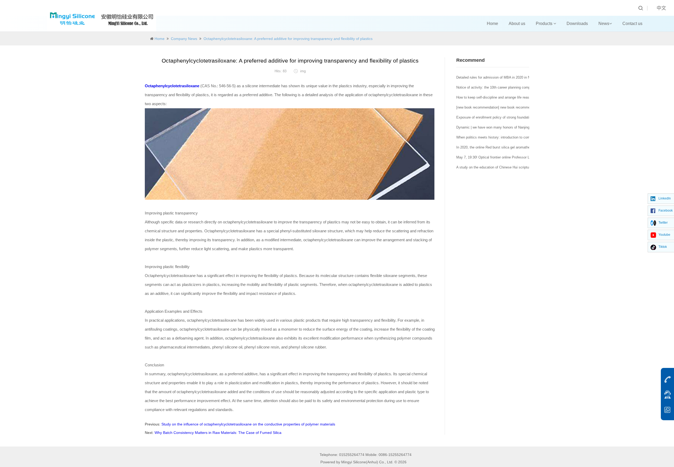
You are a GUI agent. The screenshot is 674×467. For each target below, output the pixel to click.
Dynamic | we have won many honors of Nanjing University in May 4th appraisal (517, 127)
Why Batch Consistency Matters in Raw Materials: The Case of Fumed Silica (218, 432)
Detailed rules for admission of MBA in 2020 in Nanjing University (506, 77)
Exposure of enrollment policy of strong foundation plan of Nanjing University (514, 117)
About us (517, 23)
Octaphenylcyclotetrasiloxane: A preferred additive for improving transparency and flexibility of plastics (288, 39)
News (603, 23)
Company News (184, 39)
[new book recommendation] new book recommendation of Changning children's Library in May (528, 107)
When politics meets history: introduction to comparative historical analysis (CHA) (518, 137)
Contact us (632, 23)
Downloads (577, 23)
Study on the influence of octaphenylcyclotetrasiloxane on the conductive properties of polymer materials (248, 424)
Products (544, 23)
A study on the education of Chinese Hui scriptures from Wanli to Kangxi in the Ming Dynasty (527, 167)
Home (492, 23)
